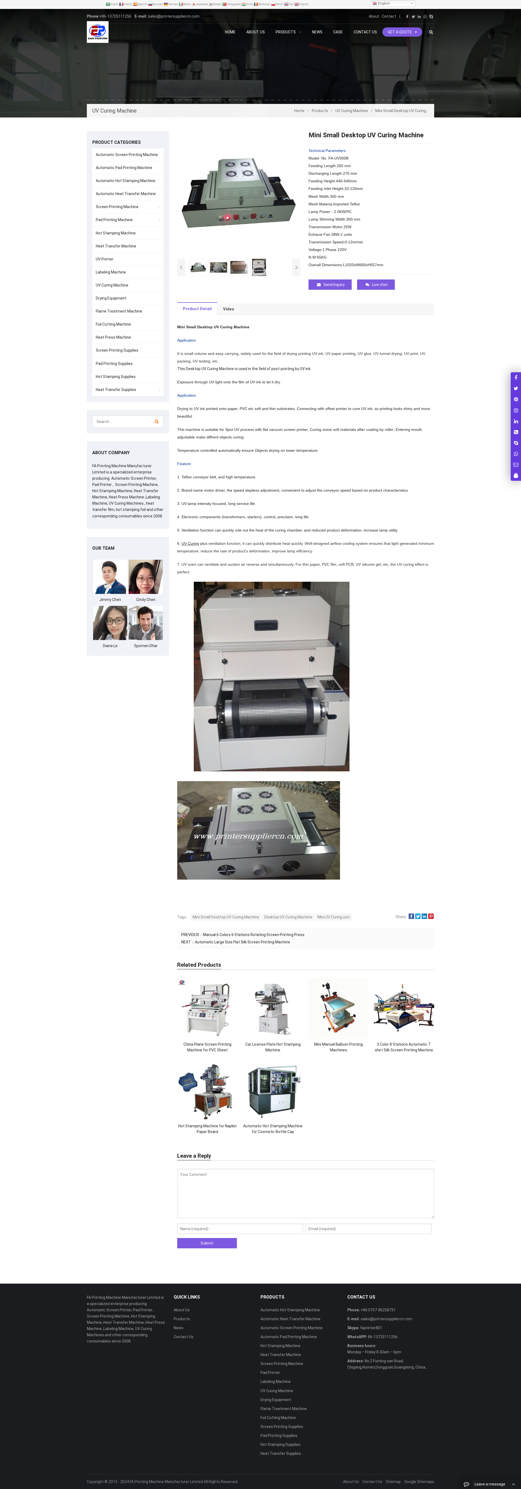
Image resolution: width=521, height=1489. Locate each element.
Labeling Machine (111, 272)
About (374, 16)
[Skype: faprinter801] (516, 443)
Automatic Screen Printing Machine (127, 154)
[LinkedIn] (419, 16)
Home (230, 32)
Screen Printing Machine (117, 207)
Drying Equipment (111, 298)
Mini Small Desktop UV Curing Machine (226, 917)
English (383, 3)
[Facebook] (407, 16)
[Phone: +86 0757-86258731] (516, 432)
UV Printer (104, 259)
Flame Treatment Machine (119, 311)
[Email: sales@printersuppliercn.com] (516, 464)
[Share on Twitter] (418, 917)
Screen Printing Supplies (117, 350)
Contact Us (183, 1337)
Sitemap (393, 1482)
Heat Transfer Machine (116, 246)
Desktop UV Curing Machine (288, 917)
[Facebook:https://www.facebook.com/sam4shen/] (516, 377)
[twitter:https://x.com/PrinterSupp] (516, 388)
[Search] (157, 421)
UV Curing (190, 543)
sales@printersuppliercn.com (173, 16)
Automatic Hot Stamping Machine (125, 181)
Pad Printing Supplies (114, 363)
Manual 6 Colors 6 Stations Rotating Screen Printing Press (253, 935)
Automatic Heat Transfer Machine (126, 194)
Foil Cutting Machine (113, 324)
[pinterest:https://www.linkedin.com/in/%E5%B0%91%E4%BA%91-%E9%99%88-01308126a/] (516, 421)
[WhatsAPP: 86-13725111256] (516, 453)
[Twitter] (413, 16)
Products (182, 1319)
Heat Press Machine (113, 337)
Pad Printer (270, 1372)
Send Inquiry (334, 284)
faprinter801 (370, 1328)
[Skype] (431, 16)
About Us (182, 1310)
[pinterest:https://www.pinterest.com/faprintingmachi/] (516, 399)
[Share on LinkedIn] (424, 917)
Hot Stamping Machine (116, 233)
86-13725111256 (382, 1337)
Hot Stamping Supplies (116, 376)
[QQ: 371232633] (516, 475)
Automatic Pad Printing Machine (124, 168)
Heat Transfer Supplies (116, 389)
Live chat (380, 284)
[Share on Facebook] (411, 917)
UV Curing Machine (112, 285)
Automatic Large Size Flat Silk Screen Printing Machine (242, 942)
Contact (389, 16)
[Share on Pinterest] (431, 917)
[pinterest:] (516, 410)
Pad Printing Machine (114, 220)
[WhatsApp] (425, 16)
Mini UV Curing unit (333, 917)
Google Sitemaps (419, 1482)
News (178, 1328)
